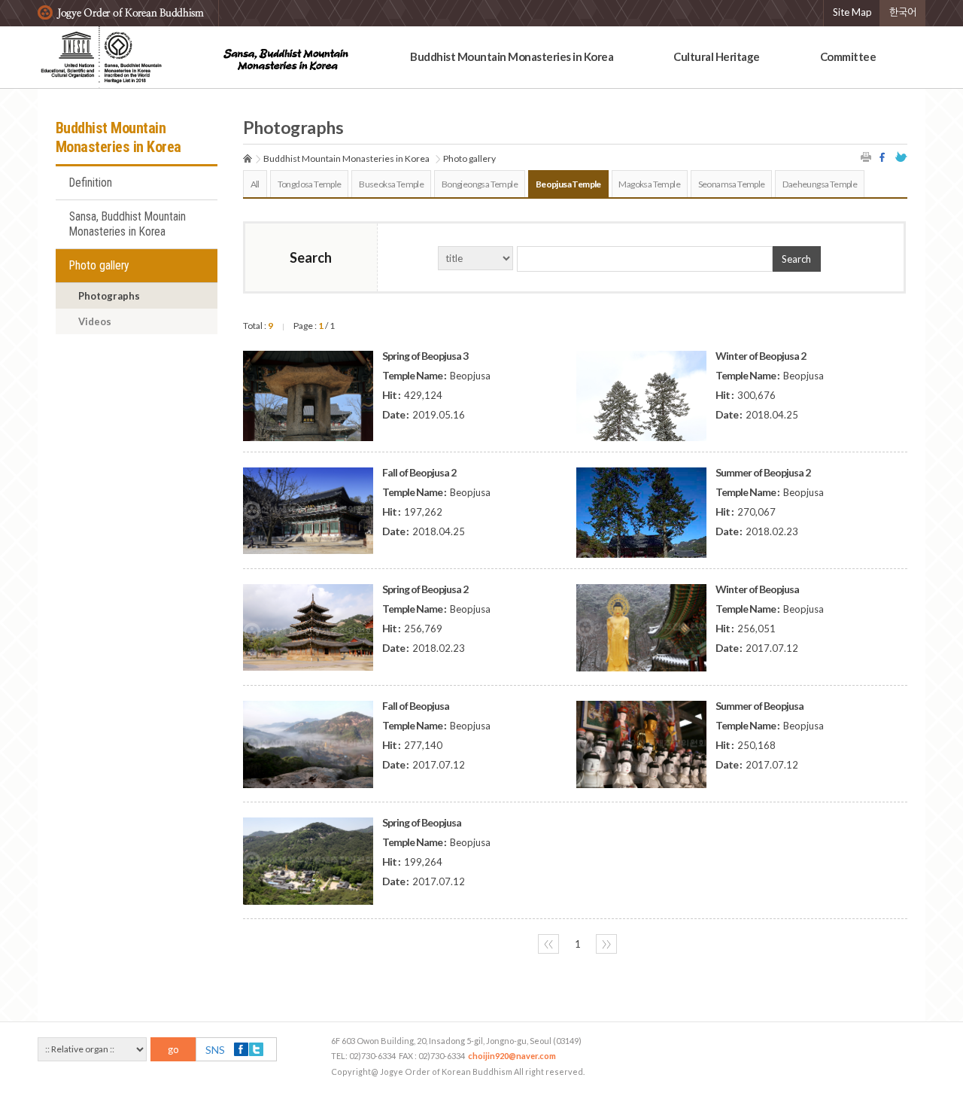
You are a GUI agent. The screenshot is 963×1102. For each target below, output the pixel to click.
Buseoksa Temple (391, 184)
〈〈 (548, 944)
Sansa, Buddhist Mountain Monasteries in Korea (127, 224)
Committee (848, 56)
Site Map (852, 12)
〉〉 (606, 944)
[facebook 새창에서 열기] (884, 157)
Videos (94, 321)
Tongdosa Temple (310, 184)
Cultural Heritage (716, 56)
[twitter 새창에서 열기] (901, 157)
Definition (90, 183)
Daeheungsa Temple (819, 184)
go (173, 1049)
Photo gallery (99, 265)
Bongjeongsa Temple (480, 184)
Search (796, 259)
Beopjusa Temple (568, 184)
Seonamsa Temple (731, 184)
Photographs (109, 296)
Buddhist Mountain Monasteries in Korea (511, 56)
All (255, 184)
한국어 (902, 12)
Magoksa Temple (649, 184)
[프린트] (867, 157)
